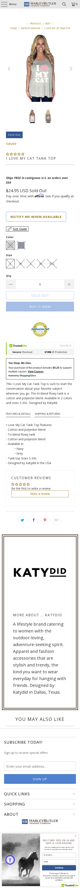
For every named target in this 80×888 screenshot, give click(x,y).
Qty (8, 276)
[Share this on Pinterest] (45, 520)
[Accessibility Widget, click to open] (10, 860)
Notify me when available (36, 217)
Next (48, 23)
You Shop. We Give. (20, 363)
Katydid (11, 144)
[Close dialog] (75, 836)
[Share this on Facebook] (33, 520)
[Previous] (9, 68)
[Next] (70, 68)
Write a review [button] (40, 494)
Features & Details (18, 414)
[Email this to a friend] (56, 520)
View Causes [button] (36, 371)
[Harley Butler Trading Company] (40, 4)
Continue (59, 868)
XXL (52, 264)
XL (41, 264)
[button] (15, 154)
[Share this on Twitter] (22, 520)
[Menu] (2, 4)
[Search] (64, 4)
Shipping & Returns (47, 414)
